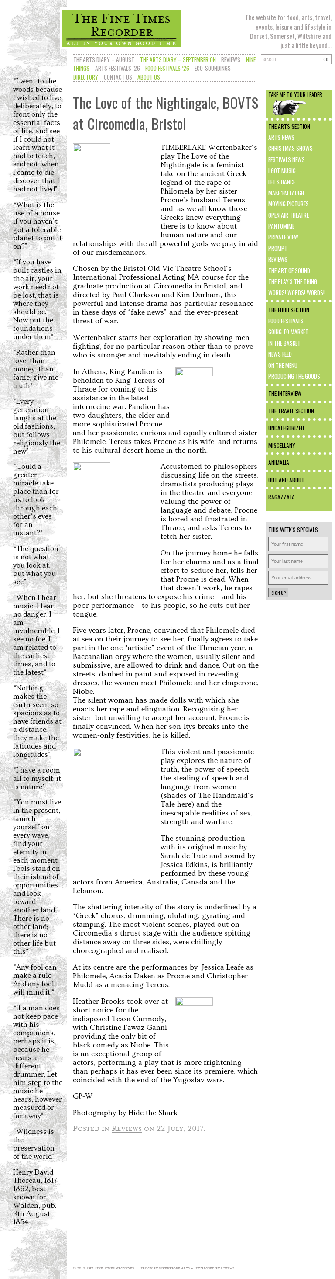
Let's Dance (281, 181)
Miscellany (281, 445)
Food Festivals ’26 (167, 68)
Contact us (118, 77)
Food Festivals (286, 320)
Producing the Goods (294, 376)
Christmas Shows (290, 148)
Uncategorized (286, 427)
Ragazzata (281, 496)
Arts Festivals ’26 (117, 68)
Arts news (281, 137)
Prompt (277, 248)
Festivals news (286, 159)
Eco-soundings (213, 68)
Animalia (278, 462)
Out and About (286, 479)
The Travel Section (291, 410)
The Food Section (288, 309)
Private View (283, 236)
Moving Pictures (288, 203)
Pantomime (281, 226)
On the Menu (282, 365)
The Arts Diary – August (103, 59)
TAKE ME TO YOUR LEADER (295, 94)
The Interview (284, 393)
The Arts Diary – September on (178, 59)
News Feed (280, 354)
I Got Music (282, 170)
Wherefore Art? (174, 1267)
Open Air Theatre (288, 215)
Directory (85, 77)
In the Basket (284, 343)
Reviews (230, 59)
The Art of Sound (289, 270)
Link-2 (227, 1267)
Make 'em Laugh (286, 192)
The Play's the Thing (292, 281)
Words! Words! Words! (296, 292)
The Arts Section (289, 126)
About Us (148, 77)
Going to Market (288, 331)
